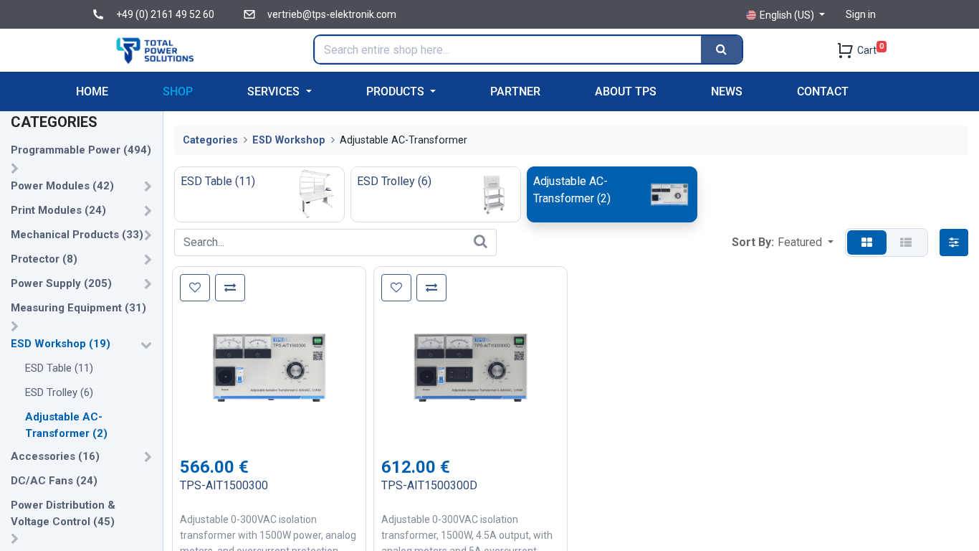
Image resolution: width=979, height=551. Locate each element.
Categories (210, 140)
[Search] (721, 49)
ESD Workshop (288, 140)
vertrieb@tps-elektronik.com (331, 14)
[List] (906, 242)
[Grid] (867, 242)
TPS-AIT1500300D (429, 485)
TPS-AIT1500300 (224, 485)
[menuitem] (92, 91)
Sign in (861, 14)
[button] (806, 242)
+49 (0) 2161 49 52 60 (165, 14)
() (81, 149)
